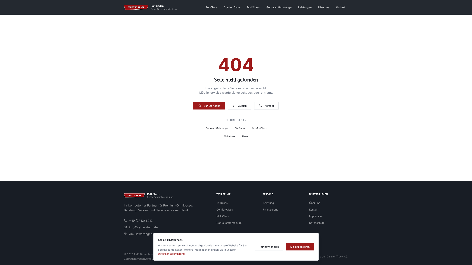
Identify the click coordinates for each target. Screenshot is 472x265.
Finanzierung (270, 209)
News (245, 136)
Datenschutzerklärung (171, 253)
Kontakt (340, 7)
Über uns (323, 7)
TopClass (211, 7)
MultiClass (253, 7)
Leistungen (305, 7)
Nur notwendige (269, 246)
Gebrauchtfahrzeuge (278, 7)
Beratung (268, 202)
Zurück (242, 105)
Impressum (315, 216)
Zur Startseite (212, 105)
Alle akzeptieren (300, 246)
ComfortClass (232, 7)
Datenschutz (316, 222)
